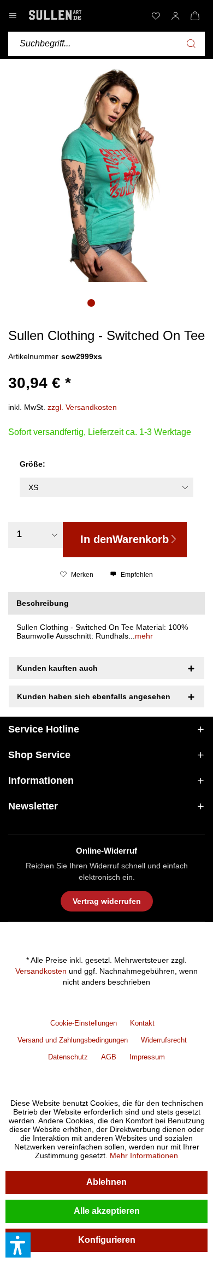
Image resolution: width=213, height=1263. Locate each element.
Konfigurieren (106, 1239)
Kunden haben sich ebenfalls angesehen (93, 696)
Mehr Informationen (144, 1155)
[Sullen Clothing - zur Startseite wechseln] (55, 15)
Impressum (147, 1057)
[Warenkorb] (195, 16)
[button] (18, 1245)
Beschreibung (42, 603)
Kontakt (142, 1023)
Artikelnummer (33, 356)
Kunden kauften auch (57, 668)
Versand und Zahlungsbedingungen (72, 1040)
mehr (144, 636)
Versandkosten (41, 971)
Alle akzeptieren (107, 1211)
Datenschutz (68, 1057)
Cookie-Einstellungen (83, 1023)
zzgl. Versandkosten (82, 407)
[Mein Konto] (175, 16)
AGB (108, 1057)
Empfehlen (136, 575)
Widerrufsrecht (164, 1040)
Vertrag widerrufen (107, 901)
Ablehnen (106, 1182)
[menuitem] (155, 16)
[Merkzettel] (155, 16)
